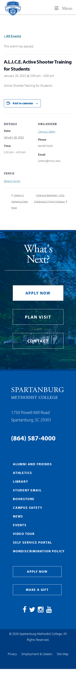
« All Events (12, 36)
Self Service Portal (32, 542)
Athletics (22, 473)
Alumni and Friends (32, 464)
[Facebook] (25, 611)
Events (20, 525)
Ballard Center (12, 181)
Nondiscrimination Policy (39, 551)
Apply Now (38, 293)
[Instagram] (41, 611)
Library (20, 481)
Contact (38, 341)
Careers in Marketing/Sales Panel (19, 201)
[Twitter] (32, 611)
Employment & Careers (37, 654)
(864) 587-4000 (33, 438)
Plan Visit (38, 317)
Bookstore (23, 499)
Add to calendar (23, 103)
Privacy (12, 654)
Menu (67, 8)
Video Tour (24, 534)
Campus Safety (47, 131)
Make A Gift (37, 590)
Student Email (27, 490)
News (18, 516)
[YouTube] (49, 611)
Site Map (62, 654)
